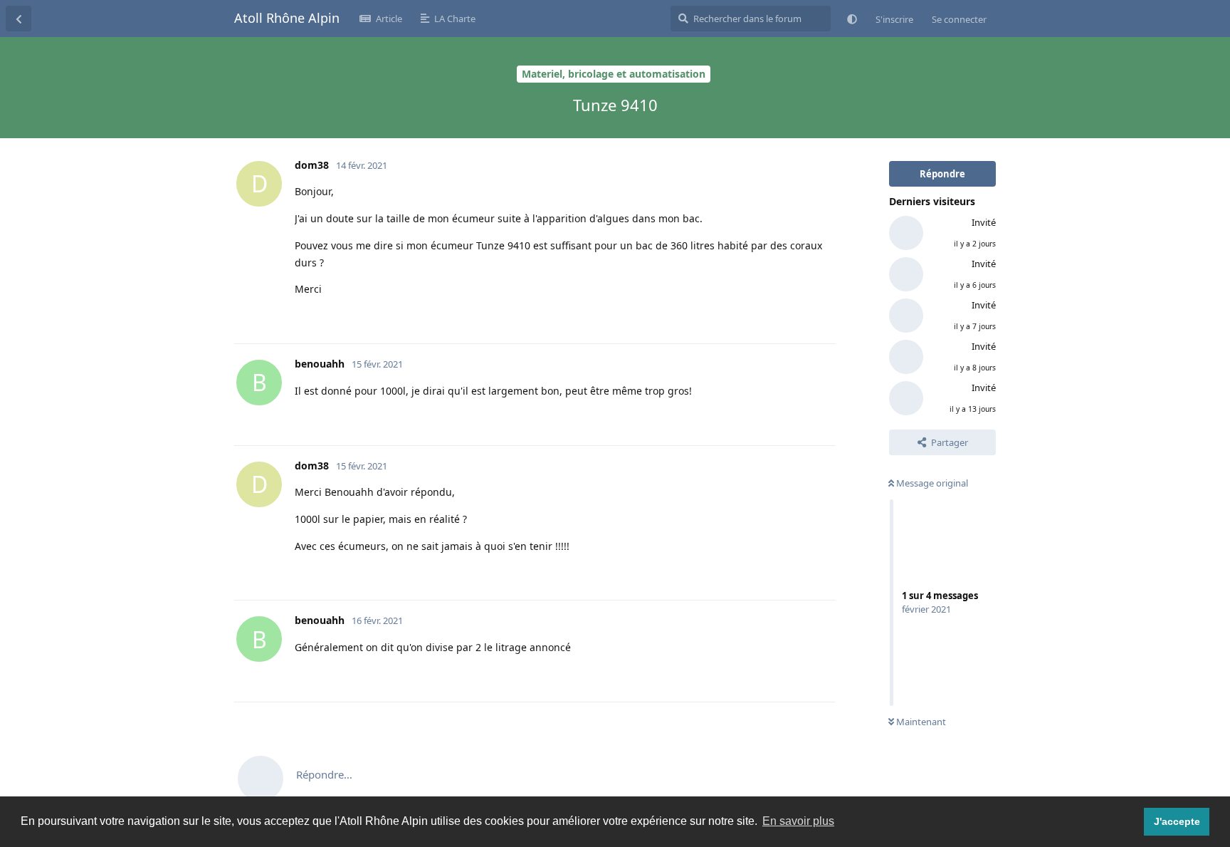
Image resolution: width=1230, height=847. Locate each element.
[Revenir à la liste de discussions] (18, 18)
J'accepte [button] (1177, 821)
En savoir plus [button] (798, 821)
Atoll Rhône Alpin (287, 17)
